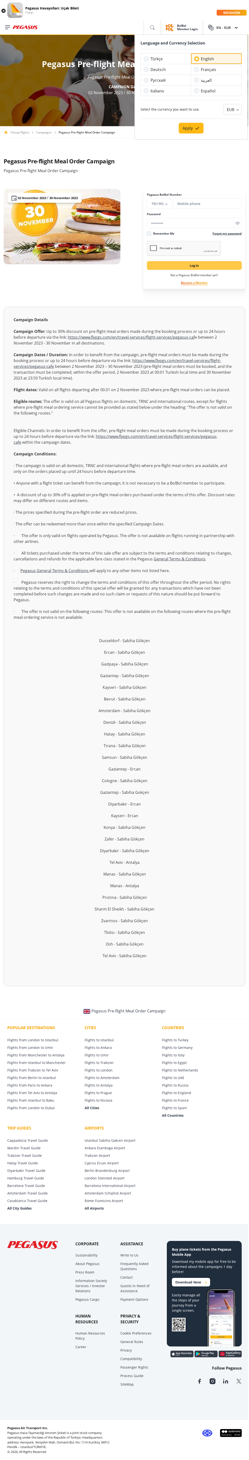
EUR (230, 109)
